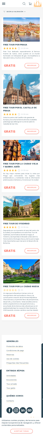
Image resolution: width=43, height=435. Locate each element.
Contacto (10, 401)
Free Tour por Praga (15, 44)
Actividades (11, 376)
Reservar (31, 65)
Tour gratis (10, 388)
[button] (14, 12)
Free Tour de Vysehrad (16, 223)
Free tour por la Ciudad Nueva (21, 286)
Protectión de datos (14, 346)
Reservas (10, 355)
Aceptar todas (21, 431)
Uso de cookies (12, 359)
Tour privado (11, 384)
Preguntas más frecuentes (17, 363)
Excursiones (11, 380)
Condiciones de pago (15, 351)
